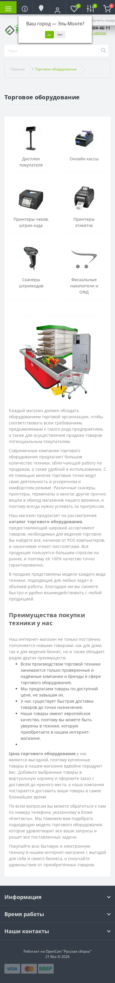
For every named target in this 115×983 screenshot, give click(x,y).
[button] (57, 10)
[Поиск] (103, 51)
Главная (18, 69)
